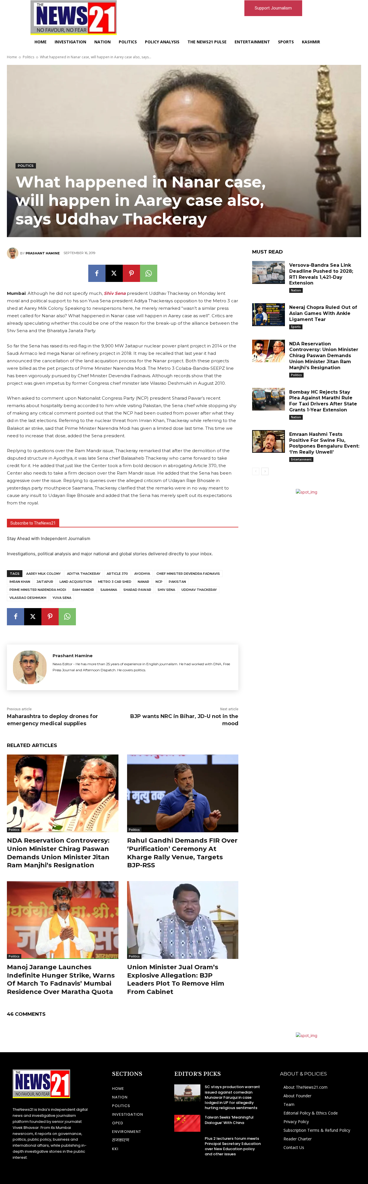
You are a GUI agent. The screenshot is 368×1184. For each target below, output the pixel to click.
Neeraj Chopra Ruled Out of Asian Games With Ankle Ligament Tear (323, 313)
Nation (296, 290)
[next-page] (265, 471)
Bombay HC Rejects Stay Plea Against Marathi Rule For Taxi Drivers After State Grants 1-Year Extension (323, 401)
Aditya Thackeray (83, 574)
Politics (28, 57)
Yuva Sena (62, 598)
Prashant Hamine (43, 253)
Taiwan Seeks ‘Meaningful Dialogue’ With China (229, 1120)
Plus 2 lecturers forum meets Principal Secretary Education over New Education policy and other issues (233, 1146)
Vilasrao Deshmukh (27, 598)
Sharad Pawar (137, 590)
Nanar (143, 582)
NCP (159, 582)
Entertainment (301, 459)
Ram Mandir (83, 590)
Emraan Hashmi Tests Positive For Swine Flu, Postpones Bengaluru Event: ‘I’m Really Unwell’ (324, 443)
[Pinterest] (131, 273)
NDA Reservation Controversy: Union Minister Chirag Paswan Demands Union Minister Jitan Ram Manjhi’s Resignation (323, 355)
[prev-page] (255, 471)
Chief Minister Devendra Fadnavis (188, 574)
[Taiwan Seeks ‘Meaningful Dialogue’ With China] (187, 1123)
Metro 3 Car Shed (114, 582)
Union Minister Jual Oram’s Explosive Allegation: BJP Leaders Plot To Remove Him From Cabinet (175, 979)
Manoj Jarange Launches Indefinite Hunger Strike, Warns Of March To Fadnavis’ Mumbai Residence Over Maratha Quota (61, 979)
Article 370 (117, 574)
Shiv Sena (166, 590)
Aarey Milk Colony (43, 574)
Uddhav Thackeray (199, 590)
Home (12, 57)
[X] (114, 273)
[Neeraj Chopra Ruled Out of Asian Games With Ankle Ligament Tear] (268, 314)
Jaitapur (45, 582)
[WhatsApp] (148, 273)
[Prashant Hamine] (13, 253)
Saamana (108, 590)
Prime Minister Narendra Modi (37, 590)
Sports (296, 327)
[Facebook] (97, 273)
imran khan (19, 582)
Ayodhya (142, 574)
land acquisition (76, 582)
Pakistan (177, 582)
